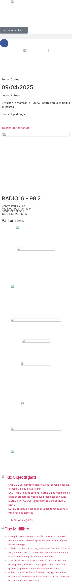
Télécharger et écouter (16, 127)
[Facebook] (4, 43)
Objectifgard (24, 477)
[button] (36, 36)
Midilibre (21, 529)
